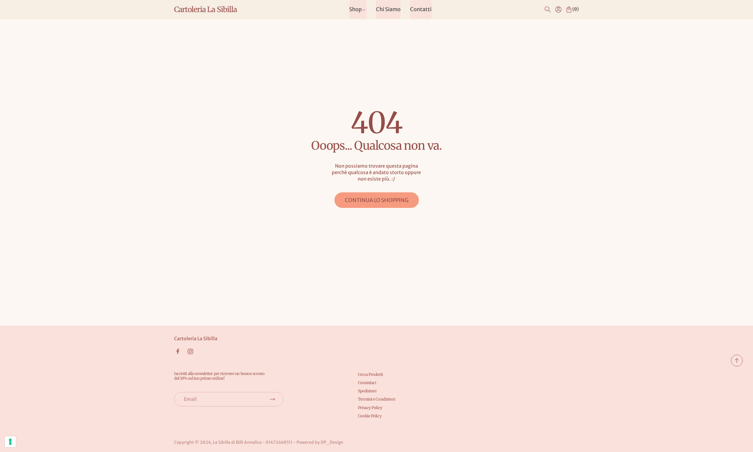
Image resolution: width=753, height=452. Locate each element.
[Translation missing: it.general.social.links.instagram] (190, 351)
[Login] (558, 9)
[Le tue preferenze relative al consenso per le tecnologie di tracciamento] (10, 441)
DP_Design (332, 442)
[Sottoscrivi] (272, 399)
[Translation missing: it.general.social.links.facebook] (177, 351)
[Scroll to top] (737, 365)
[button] (547, 9)
